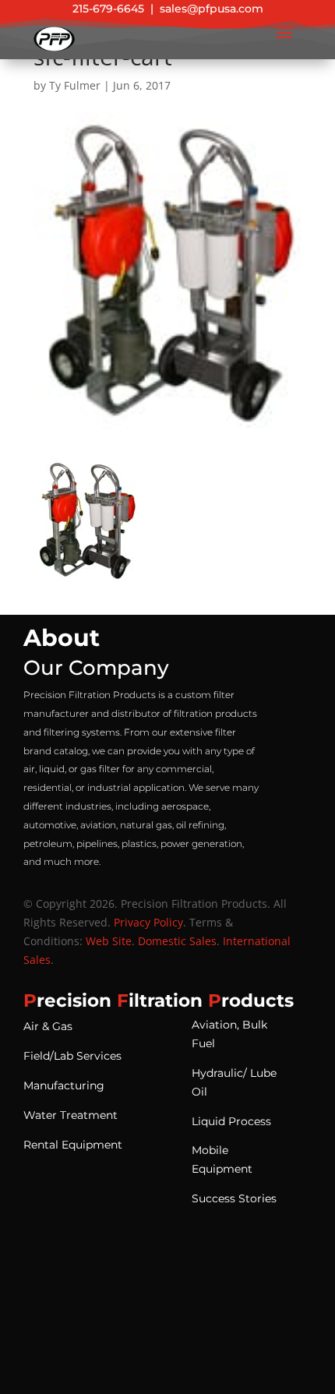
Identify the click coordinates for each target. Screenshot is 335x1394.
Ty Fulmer (74, 85)
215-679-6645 (108, 9)
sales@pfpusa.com (211, 9)
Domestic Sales (177, 940)
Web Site (109, 940)
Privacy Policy (148, 922)
